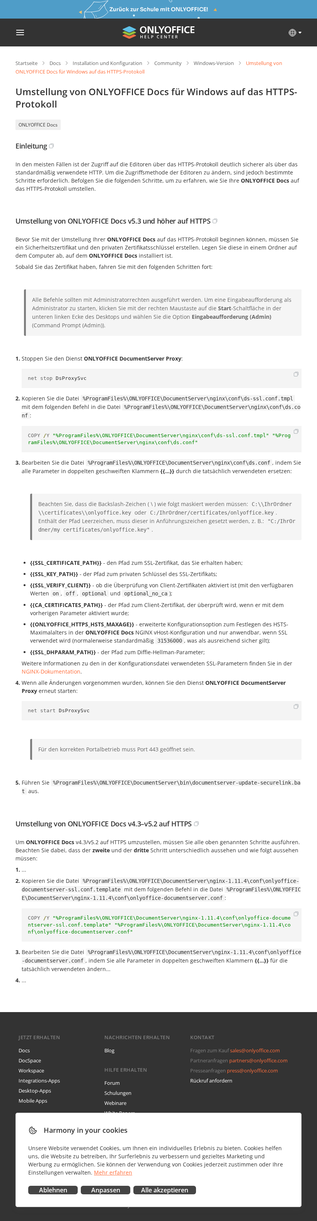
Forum (112, 1082)
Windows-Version (214, 63)
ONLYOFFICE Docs (38, 124)
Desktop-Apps (35, 1090)
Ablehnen (53, 1190)
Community (168, 63)
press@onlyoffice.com (252, 1070)
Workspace (31, 1070)
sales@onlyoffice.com (255, 1050)
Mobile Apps (33, 1100)
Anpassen (105, 1190)
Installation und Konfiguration (107, 63)
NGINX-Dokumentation (51, 671)
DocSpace (30, 1060)
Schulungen (117, 1092)
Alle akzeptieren (164, 1190)
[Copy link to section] (51, 145)
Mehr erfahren (113, 1172)
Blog (109, 1050)
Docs (55, 63)
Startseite (26, 63)
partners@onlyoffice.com (258, 1060)
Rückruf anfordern (211, 1080)
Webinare (115, 1103)
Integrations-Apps (39, 1080)
